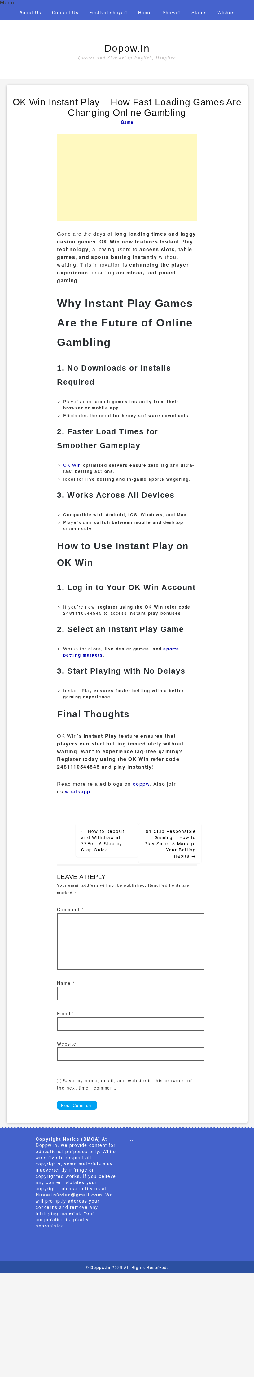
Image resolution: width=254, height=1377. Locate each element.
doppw (141, 783)
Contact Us (65, 12)
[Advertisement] (127, 177)
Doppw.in (127, 48)
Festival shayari (108, 12)
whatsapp (77, 791)
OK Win (72, 465)
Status (199, 12)
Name (66, 983)
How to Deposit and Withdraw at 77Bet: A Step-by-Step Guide (103, 840)
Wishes (226, 12)
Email (65, 1013)
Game (127, 122)
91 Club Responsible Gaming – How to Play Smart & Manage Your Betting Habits (170, 843)
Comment (70, 909)
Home (145, 12)
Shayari (172, 12)
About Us (31, 12)
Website (66, 1044)
